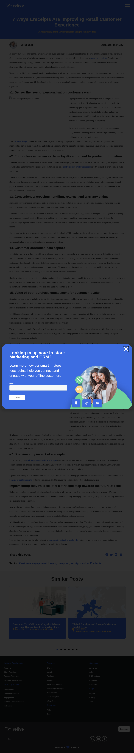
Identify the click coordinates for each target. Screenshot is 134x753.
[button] (126, 349)
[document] (67, 376)
